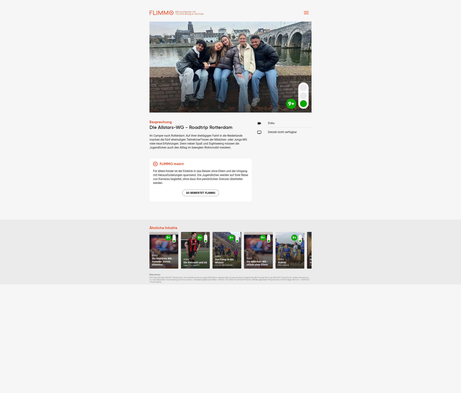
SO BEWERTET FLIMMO (200, 193)
